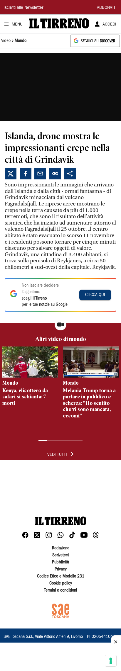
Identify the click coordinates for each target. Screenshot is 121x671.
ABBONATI (106, 8)
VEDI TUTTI (57, 455)
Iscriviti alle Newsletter (23, 8)
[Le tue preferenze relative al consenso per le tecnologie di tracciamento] (110, 660)
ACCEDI (109, 25)
